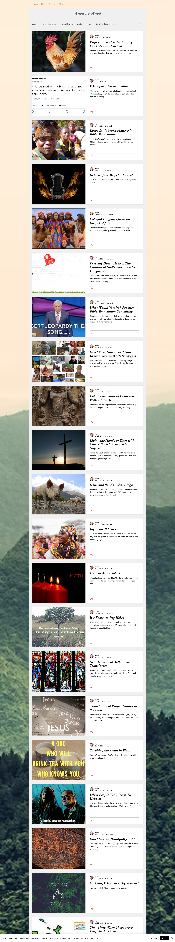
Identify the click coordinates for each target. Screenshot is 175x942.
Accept (164, 938)
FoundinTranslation (49, 24)
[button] (140, 24)
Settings (154, 938)
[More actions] (138, 36)
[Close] (172, 938)
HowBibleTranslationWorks (71, 24)
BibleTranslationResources (106, 24)
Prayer (89, 24)
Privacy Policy (94, 938)
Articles (34, 24)
